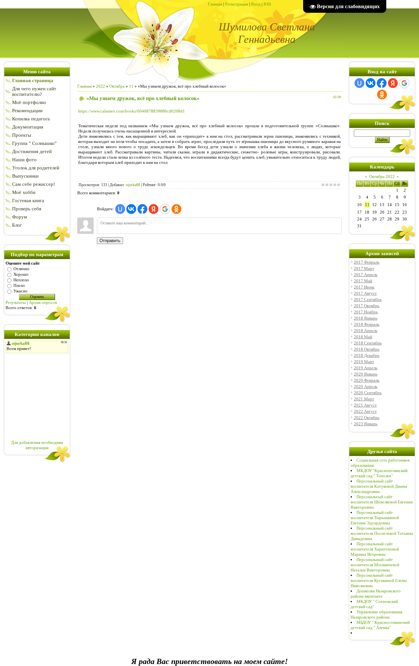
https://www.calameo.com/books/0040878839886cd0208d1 (131, 111)
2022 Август (365, 411)
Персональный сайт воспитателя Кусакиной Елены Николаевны (379, 580)
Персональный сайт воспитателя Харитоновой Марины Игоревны (375, 549)
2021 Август (365, 405)
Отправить (110, 240)
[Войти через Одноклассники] (176, 209)
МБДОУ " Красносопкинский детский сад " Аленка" (380, 625)
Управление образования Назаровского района (376, 614)
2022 (100, 86)
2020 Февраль (366, 380)
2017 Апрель (365, 274)
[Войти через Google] (165, 209)
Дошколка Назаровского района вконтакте (376, 593)
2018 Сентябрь (368, 343)
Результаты (16, 302)
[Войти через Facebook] (142, 209)
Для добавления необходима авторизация (37, 445)
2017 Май (363, 280)
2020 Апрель (365, 386)
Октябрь (117, 86)
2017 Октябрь (366, 305)
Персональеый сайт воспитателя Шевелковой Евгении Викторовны (382, 502)
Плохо (19, 285)
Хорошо (20, 274)
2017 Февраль (366, 262)
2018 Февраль (366, 324)
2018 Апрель (365, 330)
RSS (267, 4)
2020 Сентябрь (368, 392)
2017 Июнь (364, 287)
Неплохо (21, 279)
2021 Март (364, 398)
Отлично (21, 268)
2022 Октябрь (366, 417)
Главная (215, 4)
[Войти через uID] (120, 209)
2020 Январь (365, 374)
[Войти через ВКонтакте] (131, 209)
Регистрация (236, 4)
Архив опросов (43, 302)
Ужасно (20, 291)
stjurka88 (133, 185)
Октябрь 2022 (382, 176)
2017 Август (365, 293)
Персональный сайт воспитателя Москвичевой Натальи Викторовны (375, 564)
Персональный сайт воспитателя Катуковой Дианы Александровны (379, 486)
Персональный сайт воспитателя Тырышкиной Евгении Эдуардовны (375, 517)
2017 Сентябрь (368, 299)
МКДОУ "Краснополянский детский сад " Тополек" (379, 473)
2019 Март (364, 361)
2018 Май (363, 336)
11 (131, 86)
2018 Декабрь (366, 355)
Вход (256, 4)
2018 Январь (365, 318)
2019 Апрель (365, 367)
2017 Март (364, 268)
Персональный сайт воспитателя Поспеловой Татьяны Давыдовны (382, 533)
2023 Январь (365, 423)
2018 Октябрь (366, 349)
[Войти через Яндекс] (153, 209)
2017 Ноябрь (366, 311)
